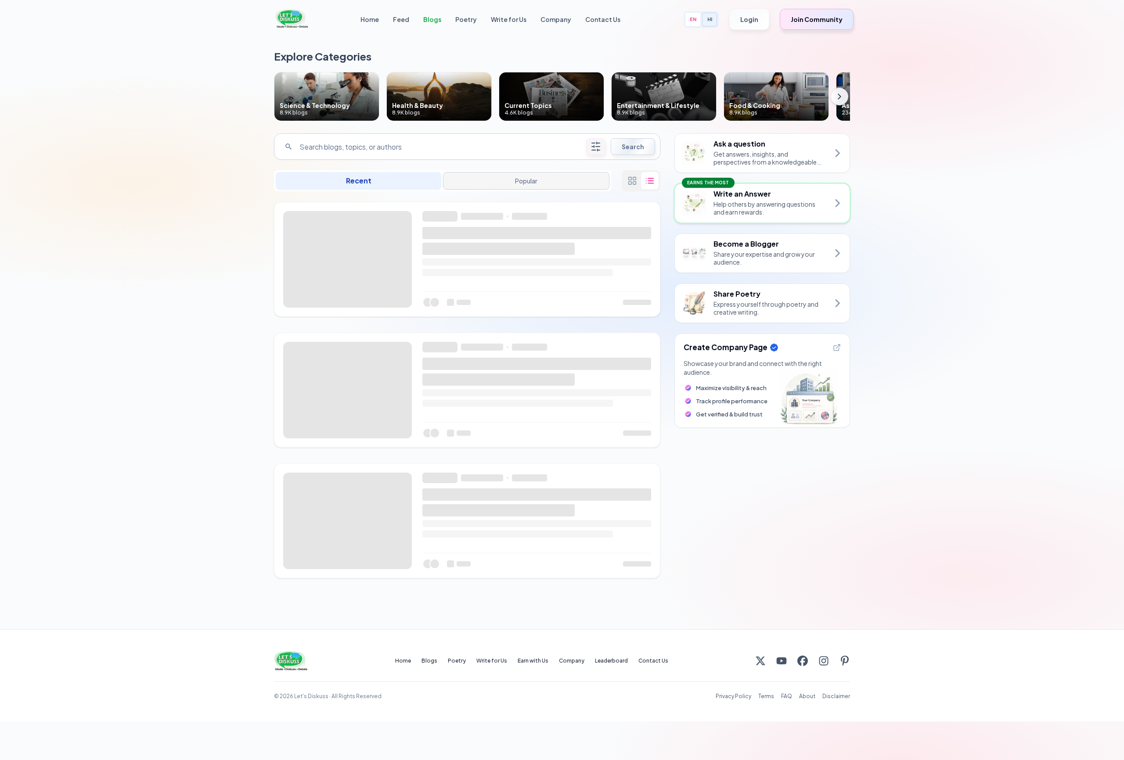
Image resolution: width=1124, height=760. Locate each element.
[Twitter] (760, 661)
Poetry (466, 19)
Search (633, 147)
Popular (526, 181)
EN (693, 19)
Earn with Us (533, 660)
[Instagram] (823, 661)
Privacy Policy (733, 696)
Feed (401, 19)
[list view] (650, 181)
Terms (766, 696)
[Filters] (595, 146)
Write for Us (508, 19)
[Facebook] (802, 661)
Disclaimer (836, 696)
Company (555, 19)
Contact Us (602, 19)
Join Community (817, 19)
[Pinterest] (844, 661)
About (807, 696)
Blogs (432, 19)
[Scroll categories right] (839, 96)
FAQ (786, 696)
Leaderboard (611, 660)
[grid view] (632, 181)
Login (749, 19)
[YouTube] (781, 661)
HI (709, 19)
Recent (358, 180)
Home (369, 19)
